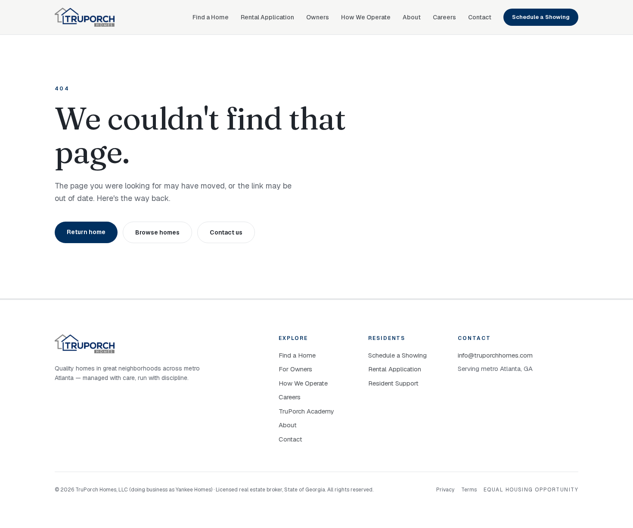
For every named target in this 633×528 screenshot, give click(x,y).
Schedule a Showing (541, 17)
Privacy (445, 489)
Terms (469, 489)
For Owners (295, 369)
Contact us (226, 232)
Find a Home (210, 17)
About (412, 17)
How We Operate (366, 17)
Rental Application (267, 17)
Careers (444, 17)
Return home (86, 232)
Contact (479, 17)
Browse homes (157, 232)
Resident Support (393, 383)
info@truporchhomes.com (495, 355)
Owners (317, 17)
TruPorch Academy (306, 411)
